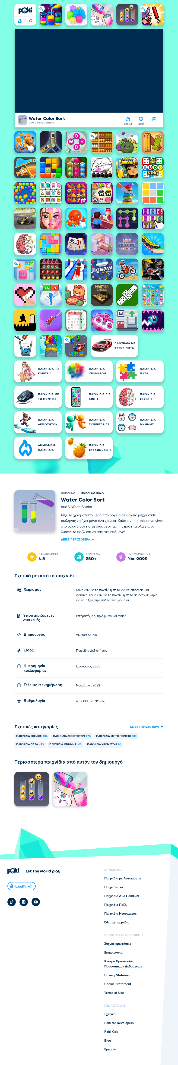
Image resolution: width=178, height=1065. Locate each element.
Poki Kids (111, 1031)
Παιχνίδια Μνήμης (65, 744)
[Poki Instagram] (23, 902)
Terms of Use (114, 993)
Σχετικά (109, 1014)
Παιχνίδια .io (113, 887)
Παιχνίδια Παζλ (92, 493)
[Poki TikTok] (11, 902)
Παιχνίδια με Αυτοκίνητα (122, 878)
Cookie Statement (117, 984)
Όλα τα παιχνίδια (116, 922)
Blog (107, 1040)
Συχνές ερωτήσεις (117, 943)
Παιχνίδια (68, 493)
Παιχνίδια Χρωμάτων (104, 744)
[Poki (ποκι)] (25, 10)
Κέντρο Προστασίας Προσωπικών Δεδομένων (123, 964)
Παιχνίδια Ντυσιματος (120, 913)
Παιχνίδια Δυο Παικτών (121, 896)
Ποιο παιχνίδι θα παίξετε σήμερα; (30, 21)
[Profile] (19, 21)
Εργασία (110, 1049)
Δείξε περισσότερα (75, 539)
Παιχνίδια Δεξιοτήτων (72, 736)
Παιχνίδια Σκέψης (32, 736)
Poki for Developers (119, 1023)
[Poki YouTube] (36, 902)
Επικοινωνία (113, 952)
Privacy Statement (118, 975)
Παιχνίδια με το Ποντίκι (116, 736)
